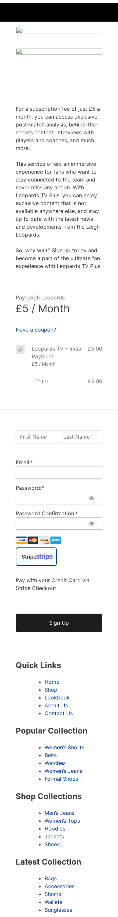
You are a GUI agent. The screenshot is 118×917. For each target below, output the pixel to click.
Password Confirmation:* (47, 513)
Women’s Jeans (63, 771)
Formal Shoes (61, 778)
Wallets (53, 902)
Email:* (24, 462)
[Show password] (91, 498)
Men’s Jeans (59, 813)
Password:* (30, 488)
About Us (56, 705)
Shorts (53, 894)
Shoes (52, 844)
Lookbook (57, 697)
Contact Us (59, 713)
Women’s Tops (62, 820)
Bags (51, 878)
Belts (51, 755)
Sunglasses (58, 910)
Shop (51, 689)
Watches (55, 763)
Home (52, 681)
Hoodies (55, 828)
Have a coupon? (36, 329)
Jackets (54, 836)
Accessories (59, 886)
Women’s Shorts (64, 747)
